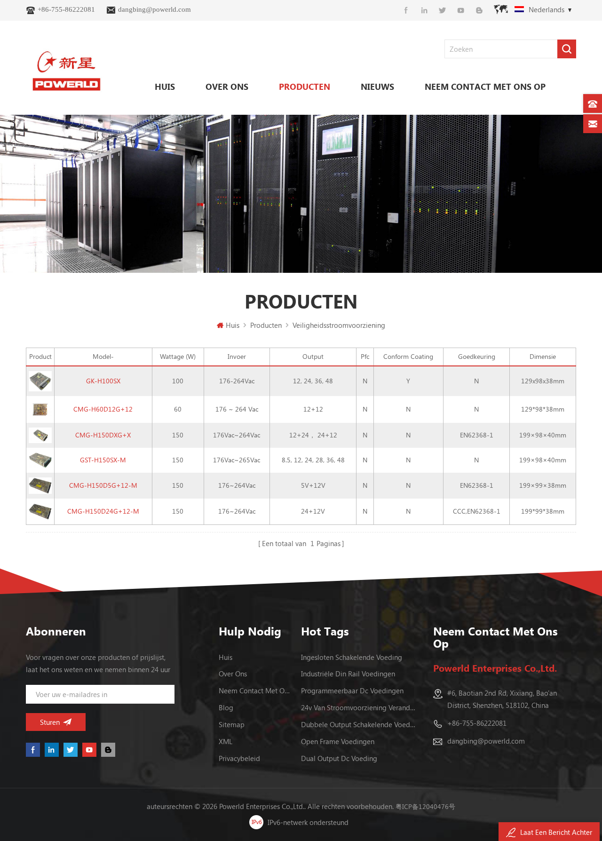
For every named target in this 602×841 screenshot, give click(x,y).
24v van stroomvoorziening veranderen (359, 707)
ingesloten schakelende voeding (351, 657)
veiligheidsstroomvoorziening (339, 325)
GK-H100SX (103, 380)
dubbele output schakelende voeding (359, 724)
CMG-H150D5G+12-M (103, 485)
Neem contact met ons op (485, 86)
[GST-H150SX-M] (40, 459)
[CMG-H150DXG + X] (40, 434)
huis (225, 657)
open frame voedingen (337, 741)
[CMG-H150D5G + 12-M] (40, 484)
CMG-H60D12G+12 (103, 409)
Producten (304, 86)
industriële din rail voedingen (348, 673)
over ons (227, 86)
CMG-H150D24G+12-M (103, 511)
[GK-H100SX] (40, 380)
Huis (165, 86)
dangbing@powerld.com (154, 9)
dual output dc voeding (339, 758)
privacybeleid (239, 758)
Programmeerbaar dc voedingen (352, 690)
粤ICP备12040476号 (425, 806)
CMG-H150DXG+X (103, 434)
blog (226, 707)
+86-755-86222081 (66, 9)
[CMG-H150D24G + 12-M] (40, 510)
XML (225, 741)
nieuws (377, 86)
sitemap (232, 724)
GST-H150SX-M (103, 459)
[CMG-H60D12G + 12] (40, 408)
